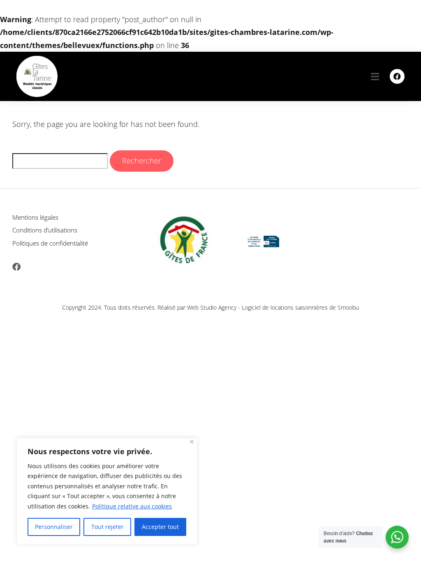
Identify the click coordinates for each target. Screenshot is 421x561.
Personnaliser (54, 527)
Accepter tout (160, 527)
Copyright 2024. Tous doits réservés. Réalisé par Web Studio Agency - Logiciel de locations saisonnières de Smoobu (210, 307)
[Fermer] (192, 442)
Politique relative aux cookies (132, 506)
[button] (375, 76)
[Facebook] (397, 76)
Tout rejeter (107, 527)
